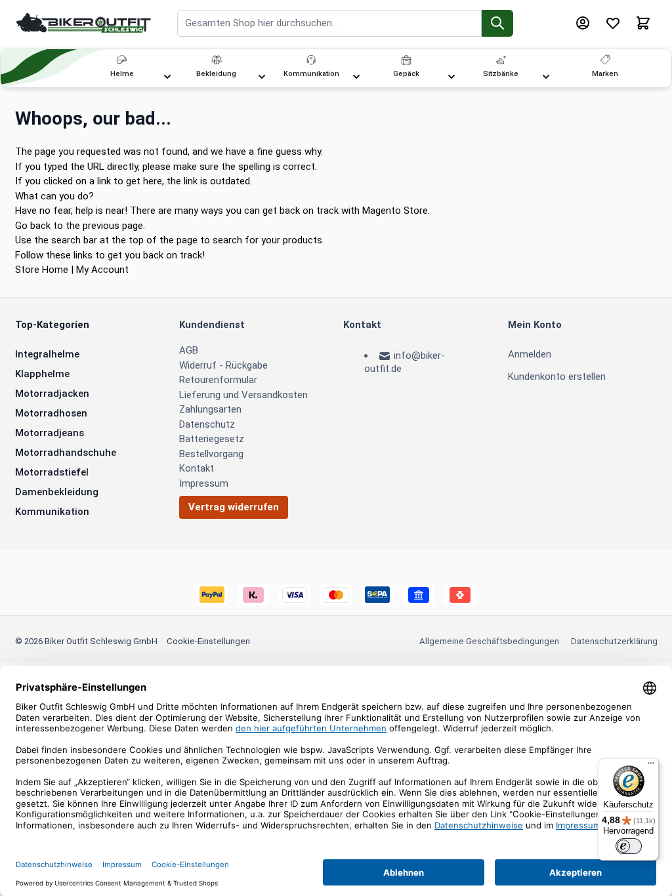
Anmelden (529, 354)
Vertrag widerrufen (233, 507)
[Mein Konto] (582, 23)
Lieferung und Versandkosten (243, 395)
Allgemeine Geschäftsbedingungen (489, 641)
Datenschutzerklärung (614, 641)
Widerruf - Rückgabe (223, 365)
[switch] (629, 846)
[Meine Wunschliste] (612, 23)
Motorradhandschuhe (65, 452)
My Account (102, 269)
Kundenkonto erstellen (557, 376)
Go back (33, 226)
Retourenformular (218, 380)
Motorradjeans (49, 433)
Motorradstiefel (52, 472)
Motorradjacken (52, 393)
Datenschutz (207, 424)
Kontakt (196, 468)
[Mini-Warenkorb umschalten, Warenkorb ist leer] (643, 23)
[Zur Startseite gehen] (84, 22)
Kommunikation (52, 512)
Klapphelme (42, 374)
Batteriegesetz (211, 439)
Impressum (203, 483)
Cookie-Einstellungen (208, 641)
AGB (188, 350)
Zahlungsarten (210, 409)
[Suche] (498, 23)
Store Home (41, 269)
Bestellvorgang (211, 454)
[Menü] (651, 766)
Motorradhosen (51, 413)
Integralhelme (47, 354)
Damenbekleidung (56, 492)
